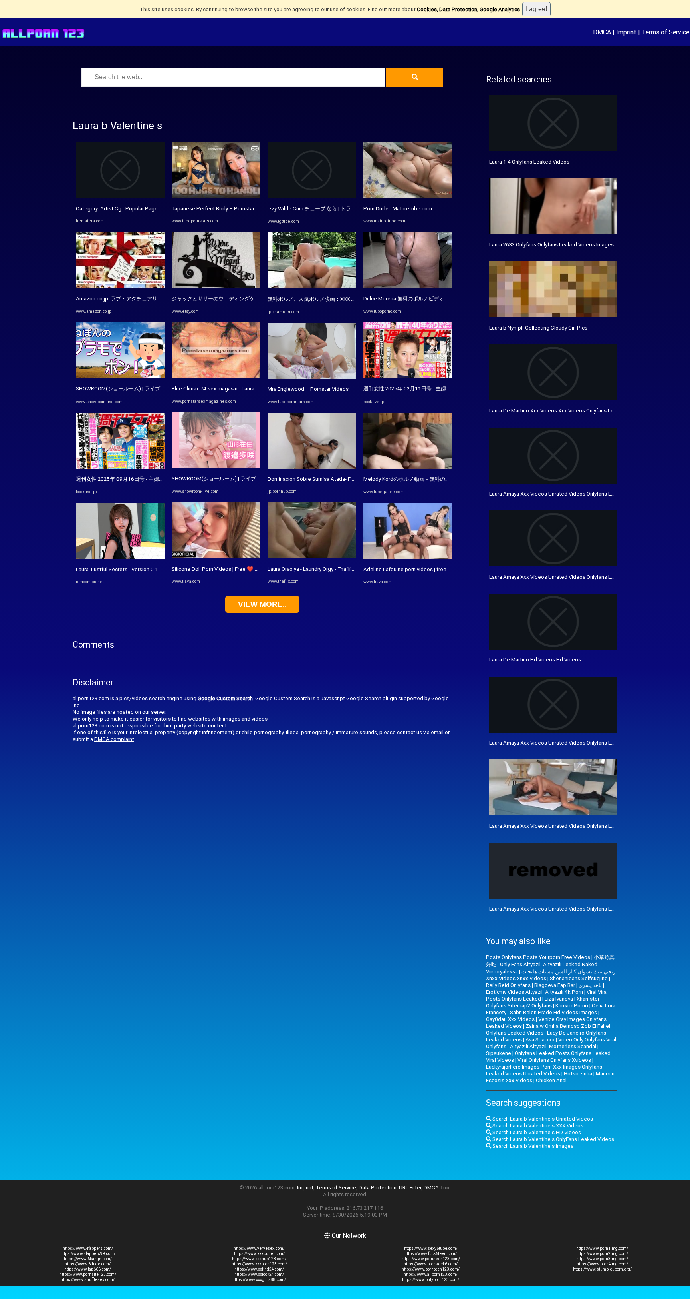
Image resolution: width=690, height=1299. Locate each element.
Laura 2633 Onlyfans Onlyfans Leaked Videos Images (551, 244)
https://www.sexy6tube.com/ (431, 1248)
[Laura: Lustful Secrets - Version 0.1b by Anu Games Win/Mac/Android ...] (120, 557)
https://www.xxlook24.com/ (259, 1274)
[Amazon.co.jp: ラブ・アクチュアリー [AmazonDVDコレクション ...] (120, 286)
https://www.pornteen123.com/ (431, 1269)
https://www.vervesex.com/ (259, 1248)
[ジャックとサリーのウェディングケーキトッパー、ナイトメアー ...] (216, 286)
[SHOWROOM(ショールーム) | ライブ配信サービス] (120, 376)
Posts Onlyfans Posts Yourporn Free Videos (538, 957)
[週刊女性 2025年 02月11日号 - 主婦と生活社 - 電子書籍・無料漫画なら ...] (407, 376)
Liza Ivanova (559, 998)
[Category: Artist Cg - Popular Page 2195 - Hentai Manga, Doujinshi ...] (120, 196)
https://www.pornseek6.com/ (431, 1264)
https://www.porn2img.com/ (602, 1253)
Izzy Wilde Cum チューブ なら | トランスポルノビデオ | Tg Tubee (343, 208)
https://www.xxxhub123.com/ (259, 1258)
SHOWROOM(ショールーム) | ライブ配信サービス (133, 388)
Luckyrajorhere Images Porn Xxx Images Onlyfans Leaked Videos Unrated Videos (544, 1070)
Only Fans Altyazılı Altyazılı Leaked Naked (548, 964)
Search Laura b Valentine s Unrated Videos (542, 1118)
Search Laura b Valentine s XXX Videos (537, 1125)
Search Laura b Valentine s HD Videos (536, 1132)
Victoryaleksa (502, 971)
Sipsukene (498, 1053)
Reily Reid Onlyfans (508, 985)
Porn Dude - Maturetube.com (397, 208)
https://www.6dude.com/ (88, 1264)
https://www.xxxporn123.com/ (259, 1264)
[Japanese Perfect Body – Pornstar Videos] (216, 196)
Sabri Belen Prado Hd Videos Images (553, 1012)
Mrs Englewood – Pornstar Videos (308, 389)
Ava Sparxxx (540, 1039)
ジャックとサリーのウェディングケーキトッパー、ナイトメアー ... (249, 298)
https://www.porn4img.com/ (602, 1264)
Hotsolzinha (578, 1073)
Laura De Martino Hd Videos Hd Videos (535, 659)
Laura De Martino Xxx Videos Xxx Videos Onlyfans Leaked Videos (566, 410)
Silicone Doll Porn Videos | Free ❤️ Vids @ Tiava (229, 569)
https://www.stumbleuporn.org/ (602, 1269)
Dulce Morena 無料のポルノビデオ (403, 298)
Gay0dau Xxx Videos (510, 1019)
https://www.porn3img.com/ (602, 1258)
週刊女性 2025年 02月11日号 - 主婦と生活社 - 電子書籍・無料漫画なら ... (448, 388)
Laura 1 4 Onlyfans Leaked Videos (529, 161)
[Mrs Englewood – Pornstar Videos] (312, 377)
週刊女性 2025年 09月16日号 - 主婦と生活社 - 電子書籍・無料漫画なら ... (161, 479)
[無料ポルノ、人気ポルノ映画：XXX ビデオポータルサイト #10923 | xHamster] (312, 286)
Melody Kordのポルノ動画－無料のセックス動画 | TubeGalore (435, 479)
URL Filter (410, 1187)
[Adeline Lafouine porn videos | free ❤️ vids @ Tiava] (407, 557)
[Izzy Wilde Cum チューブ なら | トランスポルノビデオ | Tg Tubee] (312, 196)
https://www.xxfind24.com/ (259, 1269)
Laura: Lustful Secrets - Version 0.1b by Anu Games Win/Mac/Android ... (160, 569)
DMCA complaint (114, 739)
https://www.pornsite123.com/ (87, 1274)
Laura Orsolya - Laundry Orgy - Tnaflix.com (316, 569)
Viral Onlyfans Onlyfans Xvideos (554, 1060)
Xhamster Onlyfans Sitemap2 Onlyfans (542, 1002)
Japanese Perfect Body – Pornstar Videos (222, 208)
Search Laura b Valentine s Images (532, 1146)
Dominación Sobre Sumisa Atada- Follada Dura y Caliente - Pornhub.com (352, 479)
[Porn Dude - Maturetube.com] (407, 196)
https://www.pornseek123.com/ (430, 1258)
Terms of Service (665, 32)
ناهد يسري (590, 985)
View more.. (262, 604)
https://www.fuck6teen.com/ (430, 1253)
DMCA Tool (437, 1187)
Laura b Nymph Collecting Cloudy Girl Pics (538, 327)
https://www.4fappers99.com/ (87, 1253)
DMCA (602, 32)
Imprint (626, 32)
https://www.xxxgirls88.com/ (259, 1279)
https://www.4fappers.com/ (88, 1248)
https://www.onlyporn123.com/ (430, 1279)
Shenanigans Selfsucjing (579, 978)
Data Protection (378, 1187)
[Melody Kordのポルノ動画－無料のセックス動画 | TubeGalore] (407, 467)
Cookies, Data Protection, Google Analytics (468, 9)
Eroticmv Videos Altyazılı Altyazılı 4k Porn (534, 992)
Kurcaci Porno (571, 1005)
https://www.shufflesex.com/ (88, 1279)
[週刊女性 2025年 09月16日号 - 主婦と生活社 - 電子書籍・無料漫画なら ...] (120, 467)
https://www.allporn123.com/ (431, 1274)
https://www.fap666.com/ (87, 1269)
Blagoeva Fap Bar (554, 985)
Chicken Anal (551, 1080)
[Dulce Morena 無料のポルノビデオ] (407, 286)
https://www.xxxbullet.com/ (259, 1253)
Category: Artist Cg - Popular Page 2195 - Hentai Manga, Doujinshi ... (156, 208)
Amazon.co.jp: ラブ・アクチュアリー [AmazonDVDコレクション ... (153, 298)
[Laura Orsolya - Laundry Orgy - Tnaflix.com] (312, 556)
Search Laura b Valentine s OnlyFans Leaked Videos (552, 1139)
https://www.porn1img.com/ (602, 1248)
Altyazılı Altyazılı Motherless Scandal (553, 1046)
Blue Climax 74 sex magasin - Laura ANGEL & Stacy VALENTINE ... (248, 388)
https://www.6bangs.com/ (88, 1258)
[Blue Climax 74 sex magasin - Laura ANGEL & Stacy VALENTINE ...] (216, 376)
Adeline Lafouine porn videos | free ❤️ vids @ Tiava (424, 569)
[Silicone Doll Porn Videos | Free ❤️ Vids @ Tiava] (216, 556)
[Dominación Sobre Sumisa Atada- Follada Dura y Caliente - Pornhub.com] (312, 467)
